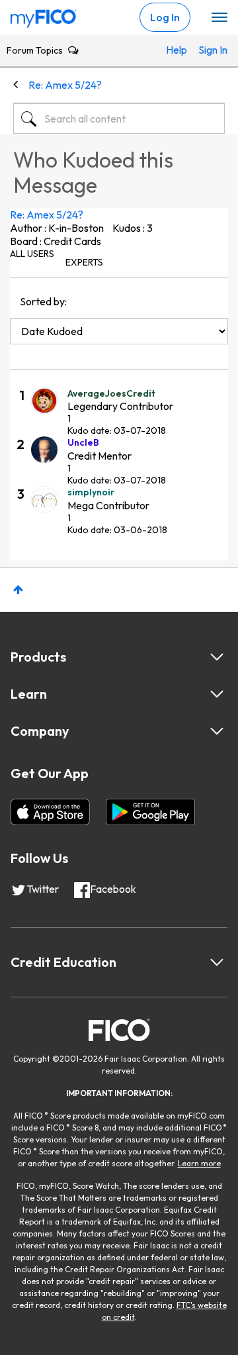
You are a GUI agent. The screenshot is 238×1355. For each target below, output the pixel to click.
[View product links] (216, 657)
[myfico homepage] (43, 15)
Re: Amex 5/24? (46, 214)
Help (175, 49)
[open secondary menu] (219, 17)
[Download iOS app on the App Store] (50, 812)
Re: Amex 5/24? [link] (65, 84)
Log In (165, 17)
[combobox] (119, 118)
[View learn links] (216, 694)
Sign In (208, 49)
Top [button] (18, 590)
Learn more (199, 1163)
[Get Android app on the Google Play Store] (150, 812)
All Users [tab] (32, 254)
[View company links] (216, 731)
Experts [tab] (84, 262)
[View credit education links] (216, 962)
